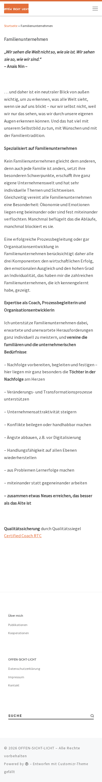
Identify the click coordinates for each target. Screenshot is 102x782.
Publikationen (17, 625)
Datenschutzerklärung (24, 669)
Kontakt (13, 685)
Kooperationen (18, 633)
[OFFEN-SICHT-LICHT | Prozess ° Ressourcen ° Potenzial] (16, 7)
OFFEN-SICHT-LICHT (36, 748)
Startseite (10, 25)
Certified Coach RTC (23, 535)
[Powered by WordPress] (27, 764)
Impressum (16, 677)
